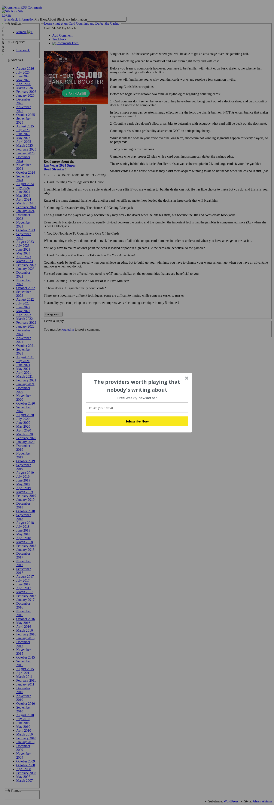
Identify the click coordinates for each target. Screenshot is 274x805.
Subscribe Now (137, 421)
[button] (137, 386)
